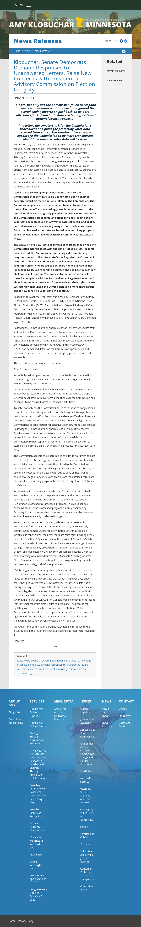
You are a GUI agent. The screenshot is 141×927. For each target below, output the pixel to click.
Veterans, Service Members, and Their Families (86, 795)
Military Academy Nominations (37, 827)
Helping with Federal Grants (38, 724)
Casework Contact (124, 724)
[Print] (123, 51)
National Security (85, 780)
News (27, 50)
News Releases (38, 41)
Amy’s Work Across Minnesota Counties (60, 714)
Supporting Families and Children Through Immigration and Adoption (37, 769)
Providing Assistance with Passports (38, 788)
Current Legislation (86, 710)
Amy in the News (116, 70)
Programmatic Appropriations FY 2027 (38, 879)
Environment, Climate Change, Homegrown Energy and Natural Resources (87, 754)
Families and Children (87, 835)
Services (37, 701)
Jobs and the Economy (87, 721)
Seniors (84, 826)
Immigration (87, 879)
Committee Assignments (16, 721)
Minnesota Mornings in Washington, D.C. (37, 842)
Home (17, 50)
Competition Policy (87, 887)
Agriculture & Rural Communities (87, 733)
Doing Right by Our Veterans (38, 752)
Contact (126, 701)
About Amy (14, 703)
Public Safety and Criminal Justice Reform (87, 856)
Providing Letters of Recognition (36, 813)
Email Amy (125, 715)
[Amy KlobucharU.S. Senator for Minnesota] (70, 22)
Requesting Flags (36, 800)
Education (85, 844)
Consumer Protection (86, 870)
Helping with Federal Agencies (36, 712)
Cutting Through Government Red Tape (37, 738)
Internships (36, 854)
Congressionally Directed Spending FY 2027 (38, 894)
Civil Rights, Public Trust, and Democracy (87, 814)
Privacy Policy (25, 921)
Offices (123, 708)
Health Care (86, 771)
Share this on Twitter (125, 41)
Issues (85, 701)
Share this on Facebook (121, 41)
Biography (14, 712)
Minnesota (63, 701)
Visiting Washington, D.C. (37, 865)
